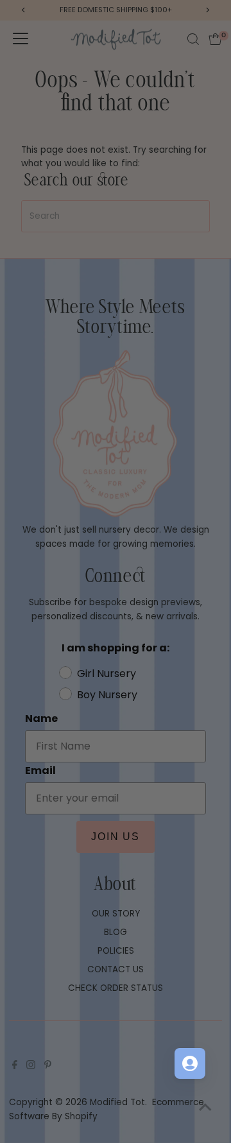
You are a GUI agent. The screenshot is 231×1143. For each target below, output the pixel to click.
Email (126, 588)
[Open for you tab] (190, 1063)
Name (127, 561)
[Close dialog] (218, 514)
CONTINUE (170, 648)
